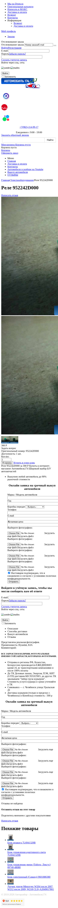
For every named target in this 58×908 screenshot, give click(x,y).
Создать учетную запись (14, 59)
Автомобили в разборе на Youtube (25, 169)
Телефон (11, 509)
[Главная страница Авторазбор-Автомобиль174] (20, 87)
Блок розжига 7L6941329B (21, 842)
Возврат (11, 15)
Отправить (14, 582)
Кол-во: (5, 456)
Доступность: (8, 453)
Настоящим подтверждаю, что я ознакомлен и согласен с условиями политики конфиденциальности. (31, 576)
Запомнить (10, 76)
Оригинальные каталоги (20, 6)
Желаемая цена (15, 521)
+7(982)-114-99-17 (29, 127)
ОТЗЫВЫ (12, 175)
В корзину (7, 463)
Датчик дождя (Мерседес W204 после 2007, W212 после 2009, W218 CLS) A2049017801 (30, 888)
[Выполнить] (55, 45)
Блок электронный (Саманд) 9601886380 (28, 877)
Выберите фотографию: (19, 527)
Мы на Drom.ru (15, 3)
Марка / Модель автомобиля (22, 494)
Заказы (11, 36)
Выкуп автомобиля (17, 172)
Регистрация (14, 47)
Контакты (12, 17)
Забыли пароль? (17, 53)
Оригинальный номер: (13, 451)
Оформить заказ (9, 153)
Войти (4, 47)
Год (9, 500)
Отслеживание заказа (12, 44)
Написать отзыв (9, 195)
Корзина (5, 150)
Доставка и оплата (17, 12)
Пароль (5, 53)
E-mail (4, 50)
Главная (11, 161)
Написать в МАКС (17, 9)
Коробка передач (16, 506)
